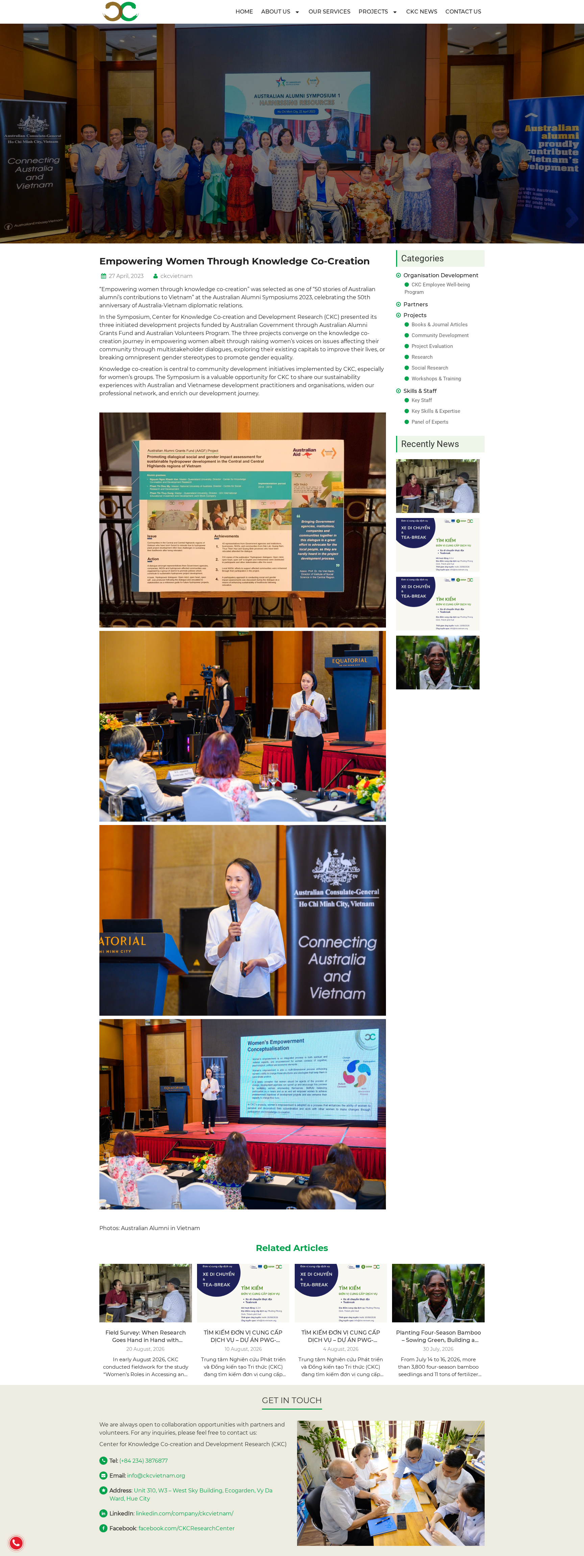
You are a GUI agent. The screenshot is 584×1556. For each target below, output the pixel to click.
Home (244, 11)
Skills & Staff (420, 391)
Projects (373, 11)
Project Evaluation (432, 346)
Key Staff (422, 400)
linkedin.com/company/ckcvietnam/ (184, 1513)
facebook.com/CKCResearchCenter (187, 1528)
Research (422, 357)
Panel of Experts (430, 422)
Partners (416, 304)
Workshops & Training (436, 379)
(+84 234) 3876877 (143, 1461)
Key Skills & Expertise (436, 411)
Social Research (430, 368)
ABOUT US (275, 11)
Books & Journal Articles (440, 325)
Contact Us (463, 11)
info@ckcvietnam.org (156, 1475)
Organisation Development (441, 275)
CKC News (421, 11)
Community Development (440, 335)
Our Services (329, 11)
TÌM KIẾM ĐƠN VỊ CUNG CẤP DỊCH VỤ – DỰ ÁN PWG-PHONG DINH (243, 1340)
